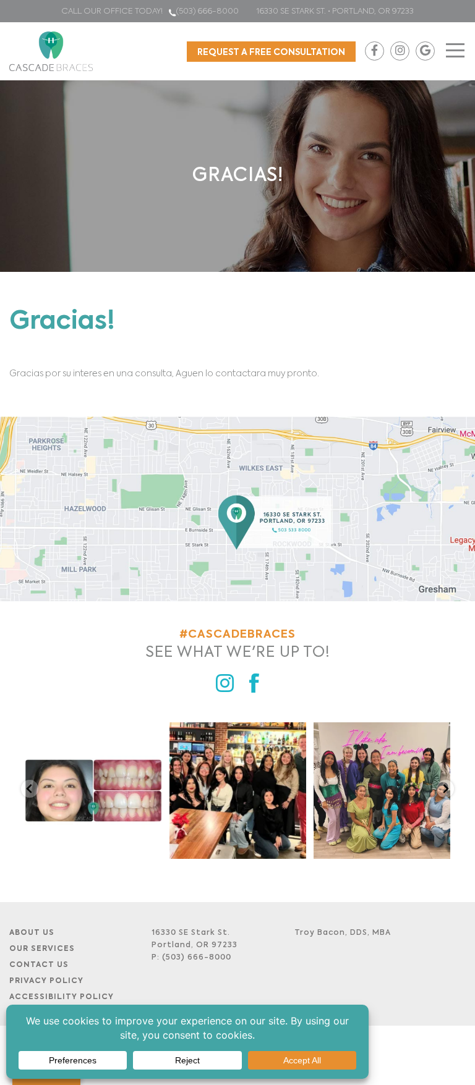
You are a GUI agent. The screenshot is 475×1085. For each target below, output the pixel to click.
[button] (29, 789)
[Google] (425, 51)
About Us (31, 933)
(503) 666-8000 (208, 11)
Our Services (42, 949)
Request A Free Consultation (271, 52)
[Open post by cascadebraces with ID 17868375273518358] (237, 790)
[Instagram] (399, 51)
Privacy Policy (46, 981)
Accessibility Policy (61, 997)
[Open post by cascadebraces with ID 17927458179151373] (382, 790)
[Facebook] (374, 51)
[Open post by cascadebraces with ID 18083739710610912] (93, 790)
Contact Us (39, 965)
